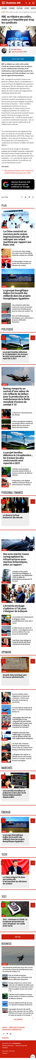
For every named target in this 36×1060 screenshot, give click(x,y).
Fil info (27, 8)
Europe (4, 602)
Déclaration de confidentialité (12, 1030)
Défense (4, 227)
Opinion (4, 671)
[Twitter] (7, 1033)
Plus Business (24, 1019)
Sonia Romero (17, 49)
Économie (11, 8)
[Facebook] (3, 1033)
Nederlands (5, 1038)
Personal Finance (6, 417)
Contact (4, 1027)
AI (2, 267)
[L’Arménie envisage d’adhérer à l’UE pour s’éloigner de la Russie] (18, 585)
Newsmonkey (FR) (21, 1045)
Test (3, 916)
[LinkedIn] (10, 1033)
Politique (19, 8)
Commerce (4, 428)
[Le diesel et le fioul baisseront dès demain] (6, 410)
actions (4, 787)
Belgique (4, 8)
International (6, 646)
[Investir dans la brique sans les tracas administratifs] (15, 658)
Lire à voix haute (18, 59)
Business (4, 45)
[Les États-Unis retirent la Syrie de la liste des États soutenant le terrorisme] (6, 638)
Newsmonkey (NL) (8, 1045)
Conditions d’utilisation (17, 1027)
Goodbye (5, 1047)
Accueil (3, 12)
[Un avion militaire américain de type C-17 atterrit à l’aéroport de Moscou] (6, 706)
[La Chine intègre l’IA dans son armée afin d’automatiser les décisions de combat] (6, 259)
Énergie (4, 286)
